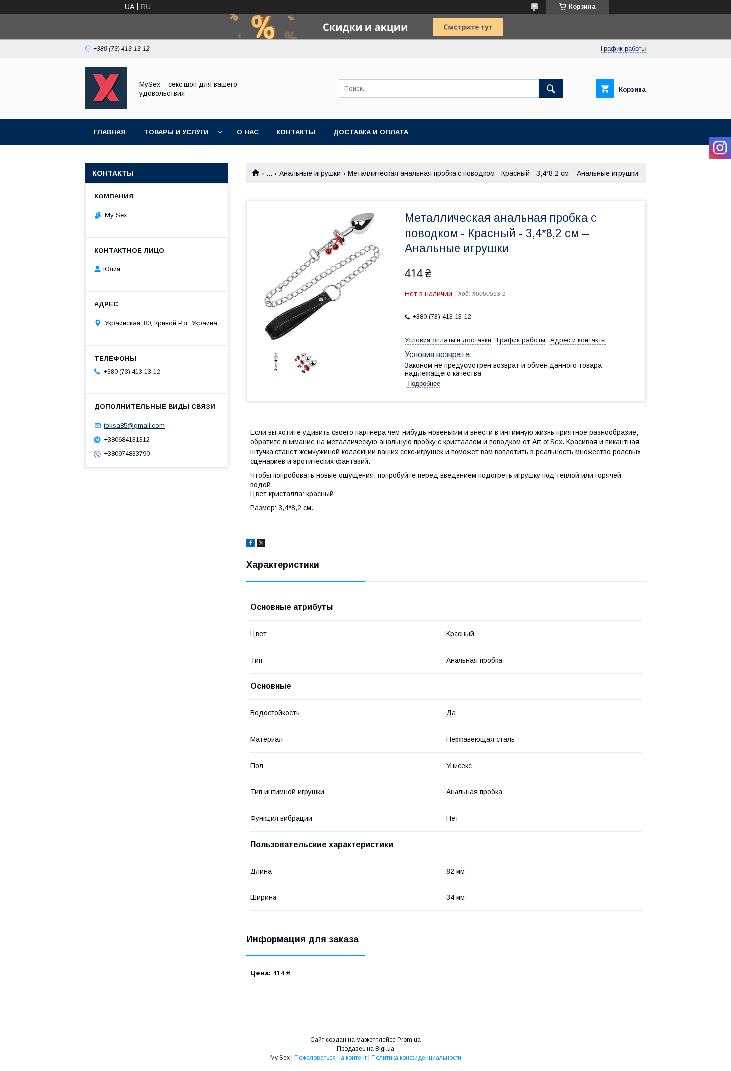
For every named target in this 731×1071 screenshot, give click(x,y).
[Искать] (551, 88)
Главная (110, 132)
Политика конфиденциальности (416, 1057)
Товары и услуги (176, 132)
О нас (248, 132)
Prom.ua (409, 1039)
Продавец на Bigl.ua (365, 1048)
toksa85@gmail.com (134, 425)
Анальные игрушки (310, 173)
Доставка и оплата (370, 132)
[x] (261, 544)
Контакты (295, 132)
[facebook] (250, 544)
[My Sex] (106, 106)
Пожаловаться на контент (330, 1057)
